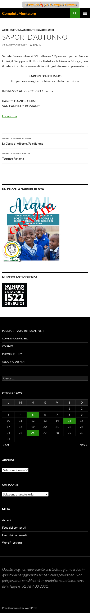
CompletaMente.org (19, 13)
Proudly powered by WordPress (19, 607)
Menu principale (85, 13)
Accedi (6, 520)
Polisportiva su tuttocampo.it (23, 330)
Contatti (8, 346)
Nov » (83, 445)
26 (33, 432)
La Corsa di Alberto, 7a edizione (22, 141)
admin (37, 45)
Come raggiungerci (15, 338)
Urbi (51, 29)
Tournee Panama (16, 156)
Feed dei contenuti (14, 527)
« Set (6, 445)
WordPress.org (12, 542)
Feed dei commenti (14, 535)
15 (69, 420)
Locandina (9, 116)
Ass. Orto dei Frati (14, 361)
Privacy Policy (12, 353)
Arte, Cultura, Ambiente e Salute (24, 29)
